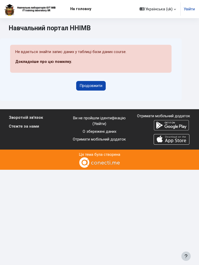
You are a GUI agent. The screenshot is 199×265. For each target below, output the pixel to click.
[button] (158, 9)
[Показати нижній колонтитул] (186, 256)
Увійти (189, 9)
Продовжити (91, 85)
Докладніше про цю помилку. (43, 61)
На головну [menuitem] (80, 8)
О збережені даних (99, 131)
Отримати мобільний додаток (99, 139)
